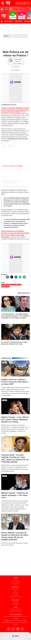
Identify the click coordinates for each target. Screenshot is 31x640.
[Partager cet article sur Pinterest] (15, 278)
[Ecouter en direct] (21, 3)
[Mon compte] (28, 3)
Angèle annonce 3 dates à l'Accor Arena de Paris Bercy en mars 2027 (14, 381)
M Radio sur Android (15, 611)
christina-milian (5, 286)
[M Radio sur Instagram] (22, 628)
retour (7, 284)
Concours (15, 595)
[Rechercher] (24, 3)
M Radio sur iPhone (16, 609)
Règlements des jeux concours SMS (15, 620)
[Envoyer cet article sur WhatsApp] (20, 278)
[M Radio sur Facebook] (8, 628)
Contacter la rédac (15, 597)
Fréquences (15, 583)
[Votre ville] (17, 3)
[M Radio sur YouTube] (18, 628)
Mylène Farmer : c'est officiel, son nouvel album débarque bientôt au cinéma (15, 419)
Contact (15, 580)
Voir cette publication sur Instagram (13, 166)
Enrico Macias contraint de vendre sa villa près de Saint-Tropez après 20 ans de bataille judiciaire (15, 536)
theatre (19, 284)
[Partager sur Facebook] (7, 278)
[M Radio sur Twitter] (13, 628)
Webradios (8, 21)
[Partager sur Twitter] (11, 278)
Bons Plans (15, 589)
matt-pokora (13, 284)
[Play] (2, 9)
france (3, 284)
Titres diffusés (15, 581)
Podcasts (15, 602)
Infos (15, 591)
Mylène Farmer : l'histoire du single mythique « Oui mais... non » (15, 495)
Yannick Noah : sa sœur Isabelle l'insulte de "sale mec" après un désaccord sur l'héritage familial (15, 458)
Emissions (18, 21)
